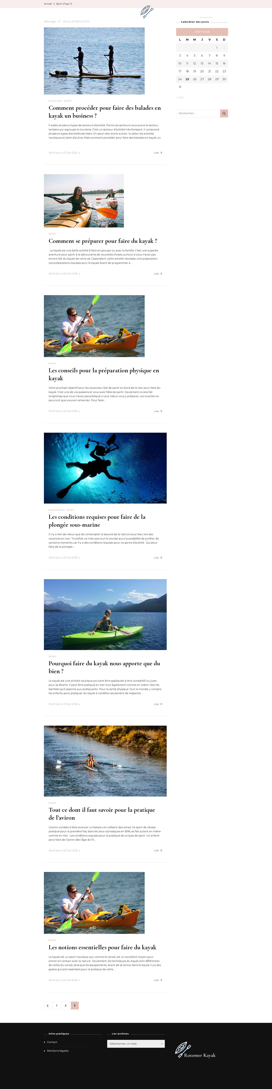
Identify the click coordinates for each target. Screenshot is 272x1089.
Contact (52, 1042)
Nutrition (189, 12)
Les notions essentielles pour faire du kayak (102, 947)
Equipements (103, 12)
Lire (156, 152)
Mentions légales (57, 1050)
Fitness (123, 12)
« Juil (179, 97)
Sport (205, 12)
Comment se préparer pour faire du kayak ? (103, 241)
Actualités (82, 12)
